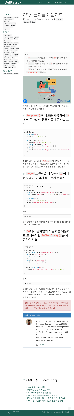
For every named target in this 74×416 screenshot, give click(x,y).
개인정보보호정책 (57, 412)
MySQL (17, 61)
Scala (5, 67)
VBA (13, 65)
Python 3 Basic (8, 17)
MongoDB (6, 63)
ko (66, 2)
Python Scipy (7, 35)
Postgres (13, 63)
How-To (48, 2)
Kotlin (5, 59)
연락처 (66, 412)
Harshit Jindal (30, 19)
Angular (6, 56)
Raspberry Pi (12, 67)
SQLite (6, 65)
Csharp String (29, 22)
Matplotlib (7, 25)
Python (16, 37)
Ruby (5, 61)
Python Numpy (8, 23)
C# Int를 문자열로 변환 (35, 387)
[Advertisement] (48, 37)
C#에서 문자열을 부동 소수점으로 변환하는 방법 (45, 398)
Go (13, 58)
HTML (16, 50)
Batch (16, 39)
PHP (5, 58)
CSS (16, 56)
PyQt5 (13, 25)
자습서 (39, 2)
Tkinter (16, 17)
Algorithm (6, 29)
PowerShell (7, 41)
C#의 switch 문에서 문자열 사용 (39, 392)
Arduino (10, 61)
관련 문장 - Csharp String (42, 380)
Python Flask (7, 44)
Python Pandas (8, 42)
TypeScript (15, 54)
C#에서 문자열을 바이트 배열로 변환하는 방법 (44, 401)
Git (15, 23)
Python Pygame (8, 37)
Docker (13, 46)
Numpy (16, 42)
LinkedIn (42, 345)
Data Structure (8, 27)
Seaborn (6, 48)
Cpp (11, 50)
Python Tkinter (8, 39)
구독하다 (51, 308)
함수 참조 (58, 2)
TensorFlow (7, 54)
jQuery (13, 52)
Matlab (12, 48)
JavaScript (7, 21)
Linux (17, 48)
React (11, 56)
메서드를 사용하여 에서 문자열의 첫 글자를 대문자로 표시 (46, 119)
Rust (16, 59)
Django (15, 44)
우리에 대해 (45, 412)
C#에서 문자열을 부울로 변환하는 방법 (41, 395)
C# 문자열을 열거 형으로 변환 (38, 390)
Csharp (11, 59)
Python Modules (8, 19)
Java (9, 58)
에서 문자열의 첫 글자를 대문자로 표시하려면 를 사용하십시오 (46, 235)
